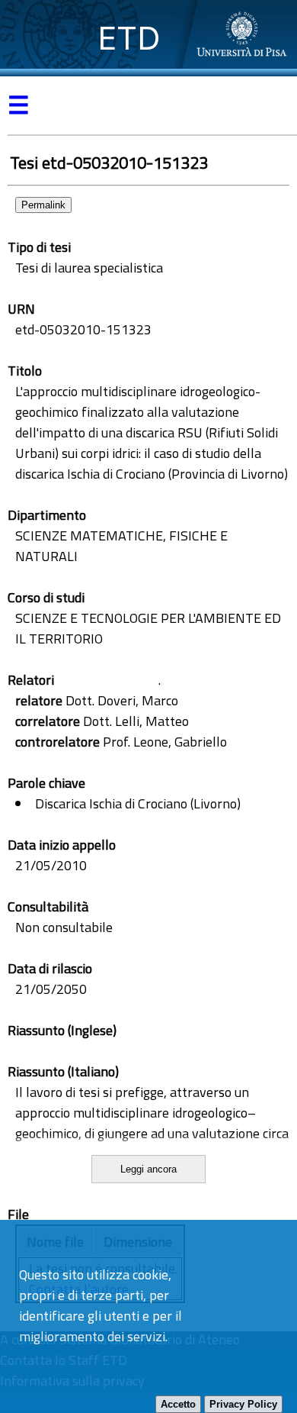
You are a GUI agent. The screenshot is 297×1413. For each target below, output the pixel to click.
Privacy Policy (243, 1404)
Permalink (43, 205)
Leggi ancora (148, 1169)
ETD (129, 37)
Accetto (178, 1404)
